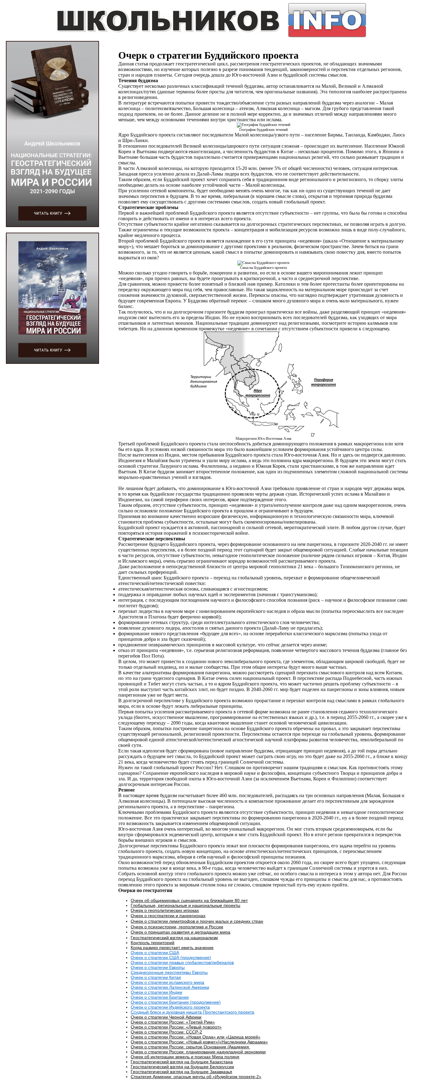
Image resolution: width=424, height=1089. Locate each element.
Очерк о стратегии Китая (156, 977)
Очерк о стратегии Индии (156, 992)
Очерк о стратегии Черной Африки (166, 1017)
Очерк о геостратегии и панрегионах (168, 915)
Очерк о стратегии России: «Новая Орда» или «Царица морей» (195, 1036)
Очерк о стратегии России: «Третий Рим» (173, 1022)
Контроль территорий (152, 942)
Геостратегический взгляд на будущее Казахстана (182, 1061)
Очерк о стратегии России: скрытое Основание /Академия (190, 1046)
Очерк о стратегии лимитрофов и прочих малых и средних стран (197, 921)
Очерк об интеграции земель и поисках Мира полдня (185, 1056)
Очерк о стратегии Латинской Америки (170, 987)
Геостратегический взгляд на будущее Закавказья (181, 1071)
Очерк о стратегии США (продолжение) (171, 957)
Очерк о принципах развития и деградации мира (180, 932)
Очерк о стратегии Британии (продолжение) (176, 1002)
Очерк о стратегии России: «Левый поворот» (176, 1026)
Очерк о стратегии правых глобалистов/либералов (182, 962)
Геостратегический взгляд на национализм (174, 937)
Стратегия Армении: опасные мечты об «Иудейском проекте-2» (196, 1076)
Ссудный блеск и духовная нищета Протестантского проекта (192, 1012)
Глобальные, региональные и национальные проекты (185, 905)
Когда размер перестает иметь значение (172, 947)
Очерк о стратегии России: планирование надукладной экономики (198, 1051)
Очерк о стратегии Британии (160, 997)
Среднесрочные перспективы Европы (169, 972)
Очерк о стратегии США (155, 952)
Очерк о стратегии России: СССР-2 (166, 1031)
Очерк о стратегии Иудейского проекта (170, 1007)
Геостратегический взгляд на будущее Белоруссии (182, 1066)
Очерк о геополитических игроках (165, 910)
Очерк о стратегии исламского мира (167, 982)
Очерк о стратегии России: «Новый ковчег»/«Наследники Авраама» (199, 1041)
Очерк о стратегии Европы (158, 967)
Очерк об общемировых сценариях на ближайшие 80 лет (189, 900)
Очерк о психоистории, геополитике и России (177, 926)
